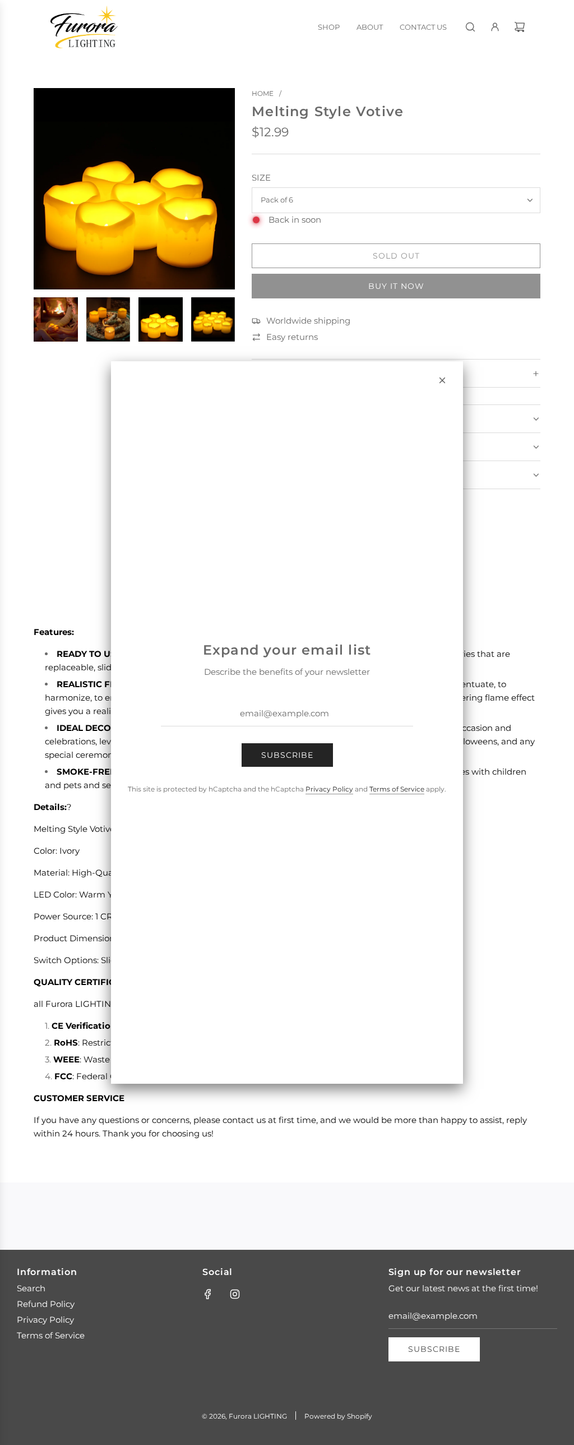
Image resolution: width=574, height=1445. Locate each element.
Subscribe (287, 755)
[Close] (442, 380)
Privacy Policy (329, 789)
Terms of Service (396, 789)
